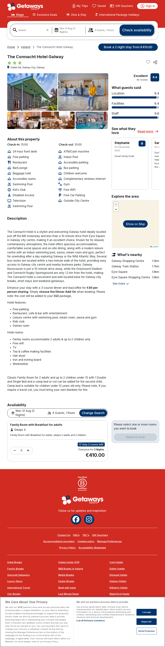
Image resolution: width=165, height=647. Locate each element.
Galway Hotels (117, 581)
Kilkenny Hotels (118, 587)
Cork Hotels (116, 562)
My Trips (82, 6)
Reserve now (135, 437)
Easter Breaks (66, 581)
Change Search (93, 413)
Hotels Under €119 (68, 562)
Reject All (146, 621)
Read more (145, 131)
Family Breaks (15, 568)
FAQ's (76, 535)
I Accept (146, 612)
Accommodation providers (59, 541)
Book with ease (67, 587)
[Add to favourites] (148, 62)
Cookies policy (85, 541)
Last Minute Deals (68, 594)
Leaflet (155, 246)
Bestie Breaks (66, 575)
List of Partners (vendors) (90, 620)
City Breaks (13, 594)
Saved (101, 6)
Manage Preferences (109, 541)
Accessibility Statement (92, 547)
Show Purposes (146, 631)
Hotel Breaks (14, 562)
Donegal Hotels (118, 575)
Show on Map (135, 224)
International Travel (18, 587)
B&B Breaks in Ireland (70, 568)
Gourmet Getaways (18, 575)
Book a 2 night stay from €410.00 (128, 47)
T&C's (85, 535)
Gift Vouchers (124, 6)
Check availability (136, 30)
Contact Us (63, 535)
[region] (82, 622)
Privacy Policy (67, 547)
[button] (14, 451)
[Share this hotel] (155, 62)
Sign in (150, 6)
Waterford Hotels (119, 594)
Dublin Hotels (117, 568)
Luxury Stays (14, 581)
